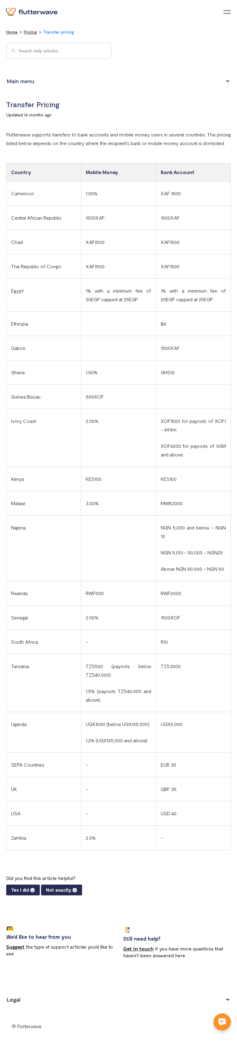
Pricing (30, 31)
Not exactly (58, 890)
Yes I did (20, 890)
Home (12, 31)
